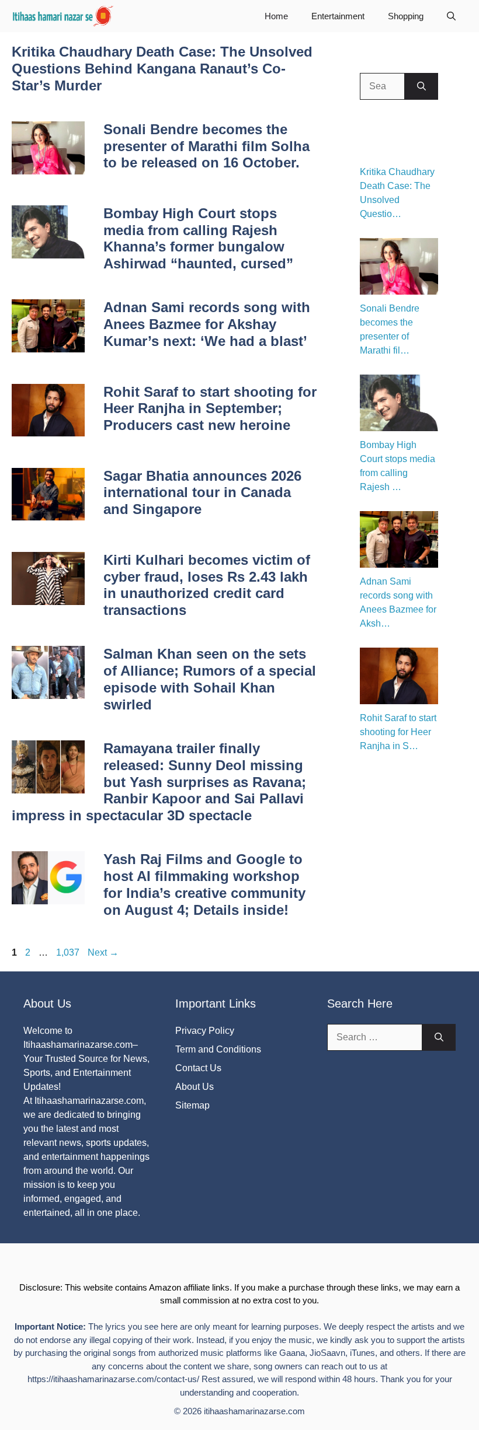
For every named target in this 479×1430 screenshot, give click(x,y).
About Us (194, 1087)
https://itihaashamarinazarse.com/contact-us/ (113, 1379)
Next (103, 952)
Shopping (406, 16)
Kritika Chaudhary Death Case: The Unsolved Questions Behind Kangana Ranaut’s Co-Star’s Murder (162, 68)
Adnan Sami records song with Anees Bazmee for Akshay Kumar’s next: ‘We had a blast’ (206, 324)
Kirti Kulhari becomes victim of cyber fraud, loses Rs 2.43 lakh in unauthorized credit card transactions (206, 585)
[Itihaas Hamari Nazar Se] (64, 16)
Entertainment (338, 16)
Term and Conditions (218, 1049)
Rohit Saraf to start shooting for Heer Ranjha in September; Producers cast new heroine (210, 408)
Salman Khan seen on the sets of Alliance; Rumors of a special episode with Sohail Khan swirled (209, 679)
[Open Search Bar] (451, 16)
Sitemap (192, 1105)
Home (276, 16)
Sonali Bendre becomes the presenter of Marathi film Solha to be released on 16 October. (206, 146)
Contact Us (198, 1068)
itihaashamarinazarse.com (254, 1411)
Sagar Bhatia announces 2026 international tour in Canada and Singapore (202, 493)
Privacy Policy (204, 1031)
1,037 (67, 952)
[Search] (421, 86)
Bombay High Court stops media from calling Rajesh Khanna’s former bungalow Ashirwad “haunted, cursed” (198, 238)
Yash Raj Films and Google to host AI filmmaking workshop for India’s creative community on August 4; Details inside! (204, 884)
